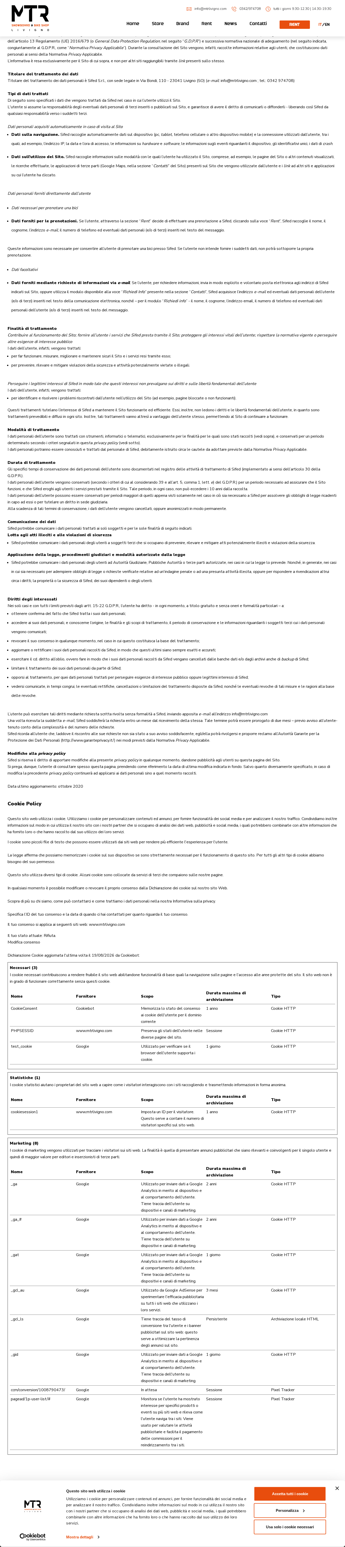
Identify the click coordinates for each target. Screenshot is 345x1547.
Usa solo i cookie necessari (290, 1527)
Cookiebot (130, 955)
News (231, 23)
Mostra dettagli (79, 1537)
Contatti (258, 23)
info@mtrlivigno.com (210, 8)
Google (82, 1046)
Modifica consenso (24, 942)
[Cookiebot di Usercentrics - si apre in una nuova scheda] (33, 1537)
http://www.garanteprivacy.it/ (88, 740)
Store (158, 23)
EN (327, 24)
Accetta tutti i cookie (290, 1494)
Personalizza (287, 1510)
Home (133, 23)
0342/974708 (250, 8)
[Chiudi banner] (337, 1488)
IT (320, 24)
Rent (207, 23)
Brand (183, 23)
